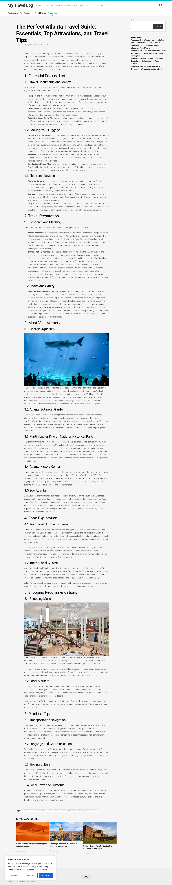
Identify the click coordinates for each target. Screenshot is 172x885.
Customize (15, 875)
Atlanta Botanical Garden (37, 811)
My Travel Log (20, 5)
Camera (50, 811)
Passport (81, 811)
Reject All (30, 875)
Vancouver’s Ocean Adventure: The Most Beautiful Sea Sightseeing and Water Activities (147, 61)
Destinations (13, 13)
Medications (72, 811)
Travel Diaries (40, 13)
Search (134, 20)
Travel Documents (91, 811)
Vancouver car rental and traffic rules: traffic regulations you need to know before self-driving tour (148, 53)
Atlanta (25, 811)
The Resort (24, 13)
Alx (34, 881)
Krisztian (22, 45)
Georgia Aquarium (60, 811)
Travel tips (52, 13)
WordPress (21, 881)
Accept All (45, 875)
